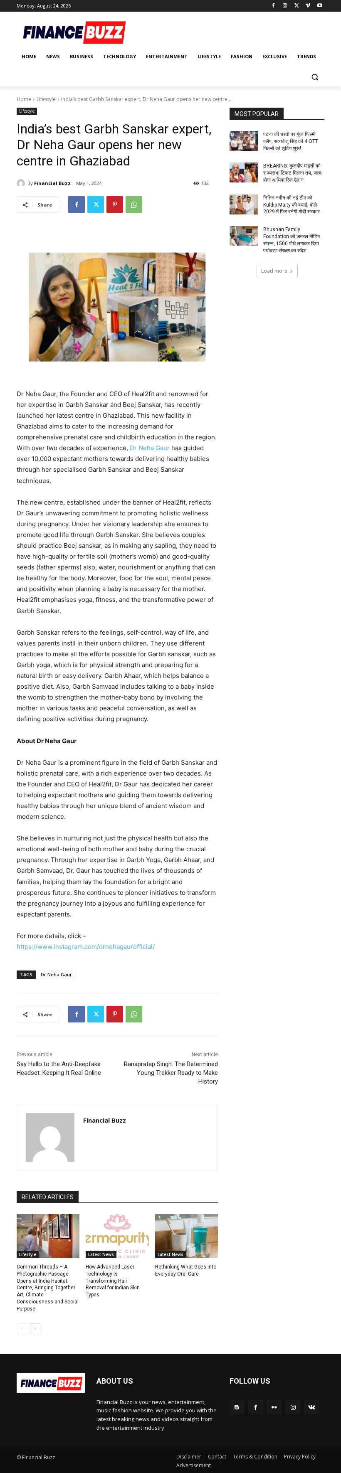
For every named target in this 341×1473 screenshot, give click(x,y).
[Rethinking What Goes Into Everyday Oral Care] (186, 1236)
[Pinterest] (114, 204)
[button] (314, 76)
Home (24, 99)
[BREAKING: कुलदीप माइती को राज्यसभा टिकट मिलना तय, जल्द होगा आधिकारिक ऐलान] (244, 172)
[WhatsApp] (134, 204)
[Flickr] (274, 1407)
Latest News (101, 1254)
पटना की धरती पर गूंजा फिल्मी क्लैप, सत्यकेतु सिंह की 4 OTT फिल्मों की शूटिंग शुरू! (290, 141)
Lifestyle (46, 99)
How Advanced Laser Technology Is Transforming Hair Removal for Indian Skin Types (113, 1281)
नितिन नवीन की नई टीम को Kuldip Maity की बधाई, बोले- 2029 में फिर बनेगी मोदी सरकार (291, 205)
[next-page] (35, 1328)
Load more (274, 270)
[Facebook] (273, 6)
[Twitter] (296, 6)
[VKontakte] (311, 1407)
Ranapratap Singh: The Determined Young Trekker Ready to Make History (171, 1072)
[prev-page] (22, 1328)
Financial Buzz (52, 183)
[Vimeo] (308, 6)
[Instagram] (285, 6)
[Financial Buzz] (22, 183)
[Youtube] (319, 6)
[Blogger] (237, 1407)
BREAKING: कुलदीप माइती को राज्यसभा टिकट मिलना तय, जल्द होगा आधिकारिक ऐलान (292, 173)
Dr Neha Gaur (150, 448)
